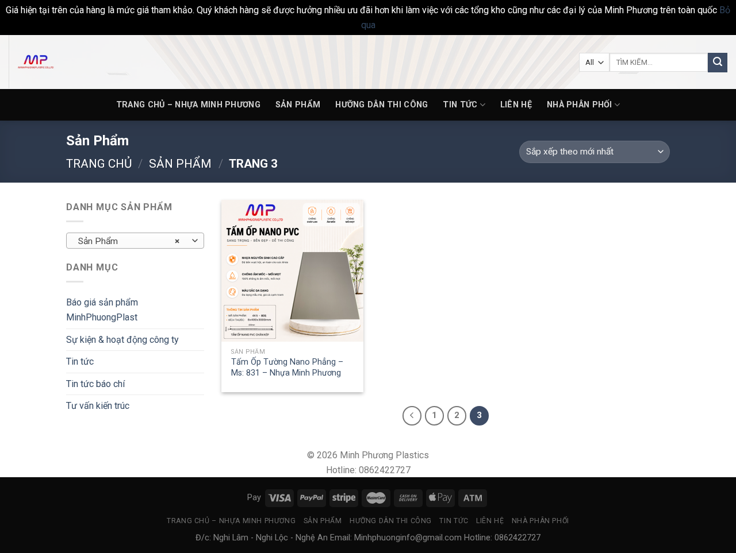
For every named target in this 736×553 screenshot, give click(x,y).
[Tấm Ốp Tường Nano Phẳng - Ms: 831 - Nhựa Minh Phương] (292, 271)
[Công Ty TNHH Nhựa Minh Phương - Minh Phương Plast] (66, 62)
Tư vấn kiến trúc (97, 405)
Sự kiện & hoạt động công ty (122, 339)
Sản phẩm (297, 105)
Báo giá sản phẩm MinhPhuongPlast (102, 310)
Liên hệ (516, 105)
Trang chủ (99, 164)
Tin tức (460, 105)
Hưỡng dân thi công (381, 105)
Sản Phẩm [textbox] (129, 241)
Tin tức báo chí (95, 383)
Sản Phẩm (180, 164)
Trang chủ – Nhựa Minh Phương (188, 105)
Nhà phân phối (579, 105)
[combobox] (135, 241)
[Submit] (717, 62)
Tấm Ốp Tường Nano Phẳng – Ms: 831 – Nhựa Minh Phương (287, 367)
